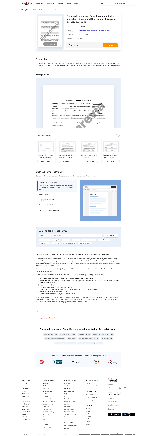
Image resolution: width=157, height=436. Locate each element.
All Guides (67, 428)
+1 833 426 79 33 (114, 395)
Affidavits (45, 383)
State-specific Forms (70, 414)
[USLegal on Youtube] (124, 387)
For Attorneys (89, 400)
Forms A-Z (46, 425)
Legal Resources (69, 391)
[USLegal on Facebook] (114, 387)
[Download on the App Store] (114, 414)
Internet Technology (49, 401)
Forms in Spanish (69, 409)
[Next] (119, 135)
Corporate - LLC (47, 391)
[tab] (56, 186)
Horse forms (56, 243)
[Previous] (115, 135)
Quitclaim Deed (45, 243)
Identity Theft (26, 399)
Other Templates (48, 427)
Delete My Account (70, 401)
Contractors (25, 388)
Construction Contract (69, 243)
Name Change (26, 409)
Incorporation (26, 401)
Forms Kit (67, 417)
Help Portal (67, 388)
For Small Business (91, 397)
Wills (44, 419)
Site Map (66, 404)
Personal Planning (27, 412)
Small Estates (47, 417)
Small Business (26, 414)
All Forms (46, 422)
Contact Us (67, 399)
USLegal (87, 409)
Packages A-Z (26, 419)
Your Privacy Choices (84, 434)
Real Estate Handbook (70, 426)
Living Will (56, 240)
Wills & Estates (26, 417)
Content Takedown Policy (116, 434)
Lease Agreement (45, 240)
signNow (88, 416)
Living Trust (66, 240)
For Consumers (90, 394)
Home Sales (25, 393)
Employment (25, 396)
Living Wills (46, 406)
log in (65, 269)
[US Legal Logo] (113, 380)
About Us (67, 386)
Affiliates (66, 396)
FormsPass (88, 411)
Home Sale (75, 240)
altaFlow (87, 419)
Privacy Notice (105, 434)
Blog (65, 393)
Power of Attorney (103, 240)
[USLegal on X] (109, 387)
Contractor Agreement (85, 243)
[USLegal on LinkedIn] (119, 387)
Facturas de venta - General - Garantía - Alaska (94, 31)
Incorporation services (92, 386)
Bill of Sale (46, 388)
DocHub (87, 421)
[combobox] (106, 3)
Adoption (24, 383)
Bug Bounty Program (130, 434)
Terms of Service (95, 434)
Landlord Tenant (26, 404)
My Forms (67, 294)
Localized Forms (69, 412)
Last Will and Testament (89, 240)
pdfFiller (87, 414)
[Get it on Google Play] (128, 414)
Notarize (88, 383)
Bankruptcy (25, 386)
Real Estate (46, 414)
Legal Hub (67, 383)
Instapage (88, 424)
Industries (67, 406)
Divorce (24, 391)
